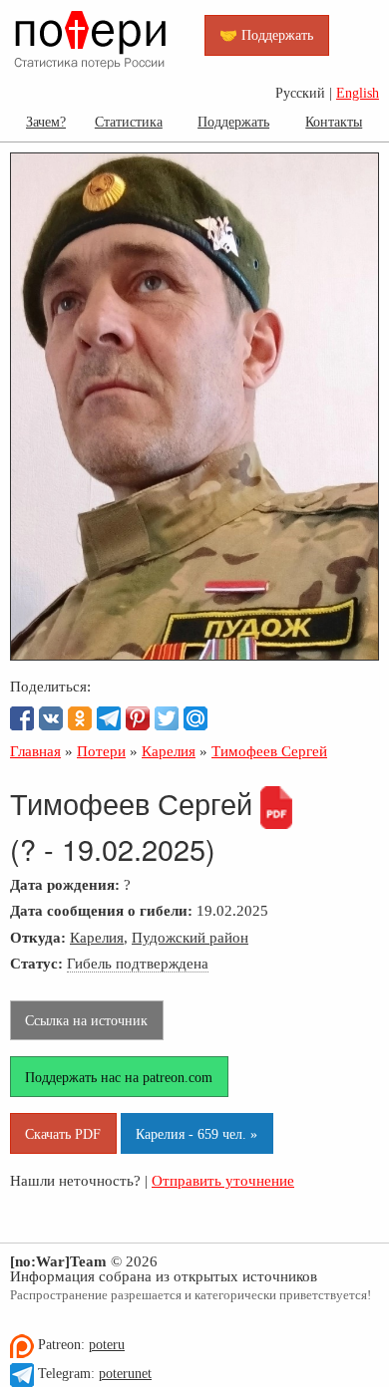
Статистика (129, 122)
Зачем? (46, 122)
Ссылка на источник (86, 1020)
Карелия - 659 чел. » (196, 1134)
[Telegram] (109, 718)
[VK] (51, 718)
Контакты (333, 122)
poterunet (125, 1373)
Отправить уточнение (223, 1180)
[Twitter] (167, 718)
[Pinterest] (138, 718)
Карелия (97, 937)
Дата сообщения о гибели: (101, 910)
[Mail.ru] (195, 718)
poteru (107, 1344)
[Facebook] (22, 718)
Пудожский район (190, 937)
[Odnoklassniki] (80, 718)
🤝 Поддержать (266, 35)
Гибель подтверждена (137, 963)
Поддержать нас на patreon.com (118, 1077)
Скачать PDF (63, 1134)
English (357, 93)
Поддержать (233, 122)
